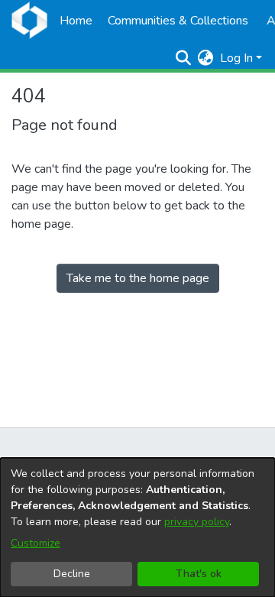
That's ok (199, 573)
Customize (35, 543)
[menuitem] (205, 58)
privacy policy (196, 521)
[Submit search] (183, 58)
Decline (71, 573)
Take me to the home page (137, 278)
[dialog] (137, 527)
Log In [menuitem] (236, 58)
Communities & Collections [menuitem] (178, 20)
